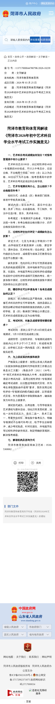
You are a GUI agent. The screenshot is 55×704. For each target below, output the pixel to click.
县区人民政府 (11, 634)
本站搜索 (35, 39)
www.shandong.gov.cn (30, 620)
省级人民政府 (11, 627)
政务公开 (19, 57)
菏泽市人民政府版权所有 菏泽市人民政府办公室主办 (27, 668)
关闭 (38, 463)
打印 (21, 463)
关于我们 (21, 657)
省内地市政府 (36, 634)
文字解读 (43, 57)
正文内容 (12, 61)
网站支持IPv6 (47, 3)
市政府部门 (35, 627)
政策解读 (31, 57)
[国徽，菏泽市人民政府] (27, 12)
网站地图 (8, 657)
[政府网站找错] (15, 693)
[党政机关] (27, 647)
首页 (10, 57)
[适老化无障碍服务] (38, 692)
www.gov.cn (27, 612)
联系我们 (34, 657)
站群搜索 (45, 39)
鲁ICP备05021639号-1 (20, 675)
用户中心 (33, 3)
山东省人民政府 (30, 616)
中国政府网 (27, 608)
